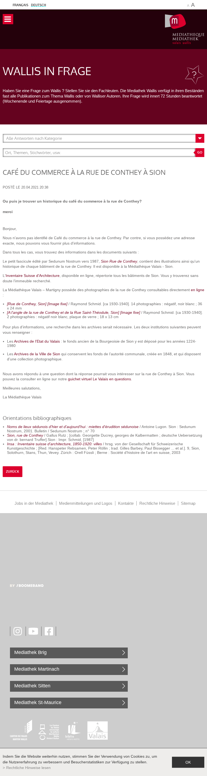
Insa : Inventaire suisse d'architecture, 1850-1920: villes (54, 444)
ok (188, 762)
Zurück (12, 471)
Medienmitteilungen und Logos (85, 503)
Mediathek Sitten (32, 685)
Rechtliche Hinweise (157, 503)
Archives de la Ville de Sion (37, 354)
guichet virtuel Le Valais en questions (99, 379)
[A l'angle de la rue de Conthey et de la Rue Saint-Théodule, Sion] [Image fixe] (73, 312)
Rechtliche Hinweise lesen (28, 767)
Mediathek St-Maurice (37, 702)
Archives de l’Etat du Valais (37, 341)
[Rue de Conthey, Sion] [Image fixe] (37, 304)
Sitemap (188, 503)
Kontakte (126, 503)
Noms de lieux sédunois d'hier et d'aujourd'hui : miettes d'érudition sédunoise (73, 426)
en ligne (197, 290)
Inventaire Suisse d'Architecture (33, 275)
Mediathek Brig (30, 652)
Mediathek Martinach (36, 669)
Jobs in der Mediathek (34, 503)
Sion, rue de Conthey (25, 435)
